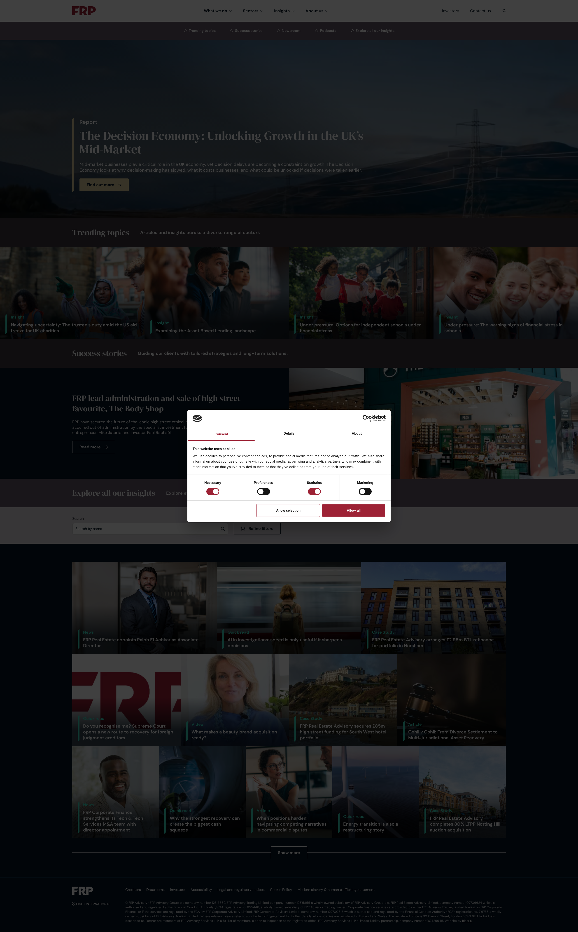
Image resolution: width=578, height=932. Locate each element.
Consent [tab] (221, 434)
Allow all (354, 510)
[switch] (263, 491)
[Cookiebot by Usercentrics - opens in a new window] (366, 418)
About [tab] (357, 433)
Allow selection (288, 510)
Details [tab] (289, 433)
